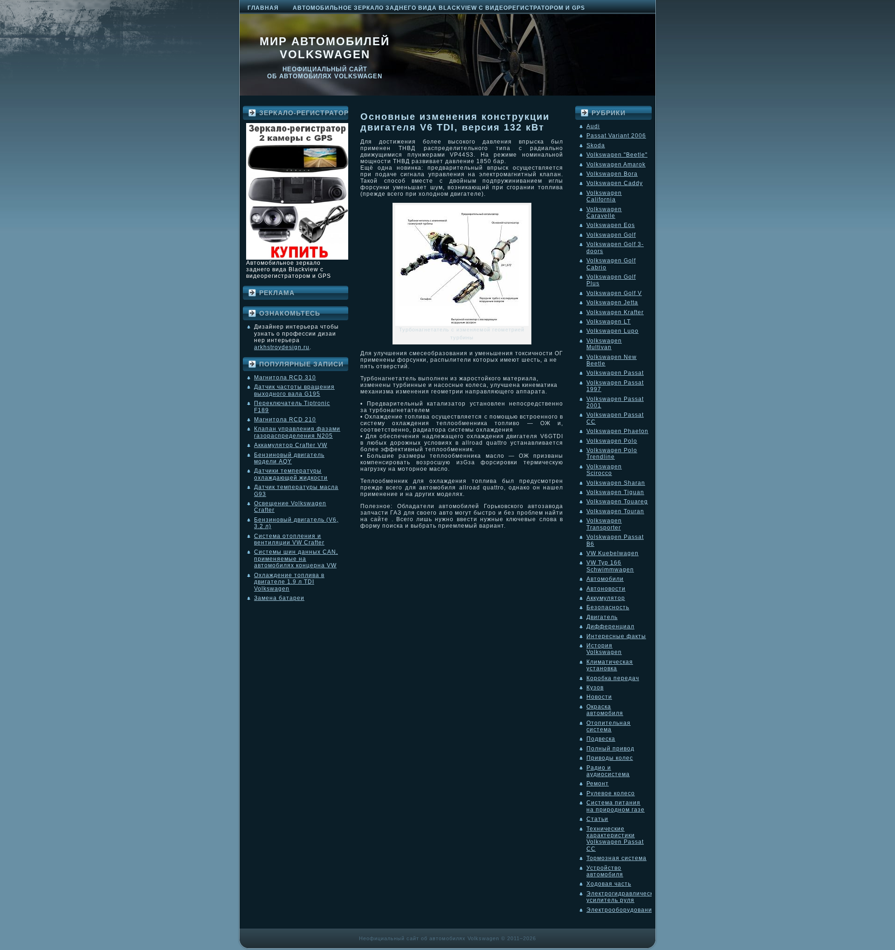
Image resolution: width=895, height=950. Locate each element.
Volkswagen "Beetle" (616, 154)
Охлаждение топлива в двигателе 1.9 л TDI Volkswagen (289, 582)
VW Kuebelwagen (612, 553)
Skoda (595, 145)
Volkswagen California (604, 196)
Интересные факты (616, 636)
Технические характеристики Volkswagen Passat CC (615, 839)
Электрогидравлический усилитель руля (623, 896)
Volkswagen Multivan (604, 344)
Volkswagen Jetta (612, 302)
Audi (593, 126)
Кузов (595, 687)
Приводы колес (609, 758)
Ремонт (597, 783)
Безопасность (607, 607)
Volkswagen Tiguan (615, 492)
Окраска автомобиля (604, 709)
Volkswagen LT (608, 321)
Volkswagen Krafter (615, 312)
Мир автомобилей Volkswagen (325, 48)
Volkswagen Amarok (616, 164)
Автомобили (605, 579)
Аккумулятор (605, 598)
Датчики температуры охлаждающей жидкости (291, 474)
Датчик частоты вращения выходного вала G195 (294, 390)
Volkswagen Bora (612, 174)
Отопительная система (608, 726)
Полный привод (610, 748)
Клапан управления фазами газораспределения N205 (297, 432)
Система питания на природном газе (615, 805)
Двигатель (602, 617)
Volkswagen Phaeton (617, 431)
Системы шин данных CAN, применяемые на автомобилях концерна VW (296, 559)
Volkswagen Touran (615, 511)
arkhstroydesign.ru (282, 347)
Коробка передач (612, 678)
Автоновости (606, 588)
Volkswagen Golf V (614, 293)
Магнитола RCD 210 (285, 419)
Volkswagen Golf (611, 235)
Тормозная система (616, 858)
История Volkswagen (604, 648)
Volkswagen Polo (611, 441)
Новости (599, 697)
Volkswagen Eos (610, 225)
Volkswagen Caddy (614, 183)
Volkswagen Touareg (617, 501)
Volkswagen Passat (615, 373)
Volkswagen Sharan (615, 483)
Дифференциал (610, 626)
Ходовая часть (608, 884)
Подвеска (600, 739)
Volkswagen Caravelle (604, 212)
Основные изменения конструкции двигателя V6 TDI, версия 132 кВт (455, 121)
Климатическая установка (609, 665)
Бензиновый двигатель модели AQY (289, 458)
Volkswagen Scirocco (604, 469)
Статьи (597, 819)
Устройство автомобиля (604, 871)
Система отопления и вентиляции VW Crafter (289, 539)
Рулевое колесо (610, 793)
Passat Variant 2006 (616, 135)
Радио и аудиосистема (608, 771)
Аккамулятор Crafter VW (290, 445)
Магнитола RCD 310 (285, 377)
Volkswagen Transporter (604, 523)
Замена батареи (279, 598)
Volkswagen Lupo (612, 331)
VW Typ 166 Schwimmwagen (610, 565)
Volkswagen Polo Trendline (611, 453)
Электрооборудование (621, 910)
